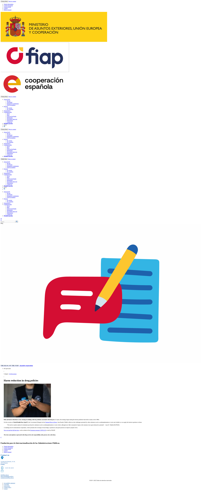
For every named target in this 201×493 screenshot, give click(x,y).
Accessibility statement (9, 483)
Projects (6, 106)
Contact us (9, 122)
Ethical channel (7, 10)
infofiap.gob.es (5, 475)
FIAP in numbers (11, 105)
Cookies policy (7, 487)
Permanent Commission (13, 103)
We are (8, 101)
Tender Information (8, 4)
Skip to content (12, 1)
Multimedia (10, 117)
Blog (8, 115)
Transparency (7, 110)
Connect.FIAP (7, 7)
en (1, 218)
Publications (10, 120)
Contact (6, 8)
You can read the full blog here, (11, 430)
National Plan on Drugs (51, 422)
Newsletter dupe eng (12, 119)
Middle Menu (4, 159)
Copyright (6, 484)
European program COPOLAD (38, 430)
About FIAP (7, 99)
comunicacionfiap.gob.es (7, 477)
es (1, 220)
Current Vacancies (8, 5)
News (8, 113)
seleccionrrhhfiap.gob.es (7, 476)
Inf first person (12, 374)
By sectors (9, 108)
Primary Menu (4, 1)
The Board (9, 102)
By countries (10, 109)
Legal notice (7, 486)
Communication (8, 112)
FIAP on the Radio (11, 116)
